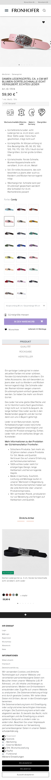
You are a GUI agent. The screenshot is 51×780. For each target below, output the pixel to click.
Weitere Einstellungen (13, 757)
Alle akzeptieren (25, 763)
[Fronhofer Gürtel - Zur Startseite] (25, 12)
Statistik (10, 739)
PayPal (9, 751)
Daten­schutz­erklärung (10, 668)
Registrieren (6, 638)
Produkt (25, 342)
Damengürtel (17, 75)
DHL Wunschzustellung (17, 748)
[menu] (6, 10)
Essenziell (11, 736)
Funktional (11, 754)
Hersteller (25, 357)
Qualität (25, 347)
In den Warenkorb (24, 322)
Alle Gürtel (6, 75)
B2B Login (5, 634)
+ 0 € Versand (9, 104)
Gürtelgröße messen (18, 315)
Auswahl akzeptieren (25, 775)
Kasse (4, 650)
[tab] (25, 341)
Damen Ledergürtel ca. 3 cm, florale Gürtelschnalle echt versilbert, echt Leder (24, 579)
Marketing (11, 742)
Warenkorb (6, 646)
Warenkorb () (43, 2)
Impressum (6, 664)
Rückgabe (25, 352)
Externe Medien (14, 745)
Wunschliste (42, 21)
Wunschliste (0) (29, 2)
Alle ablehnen (25, 769)
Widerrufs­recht (7, 660)
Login (4, 631)
